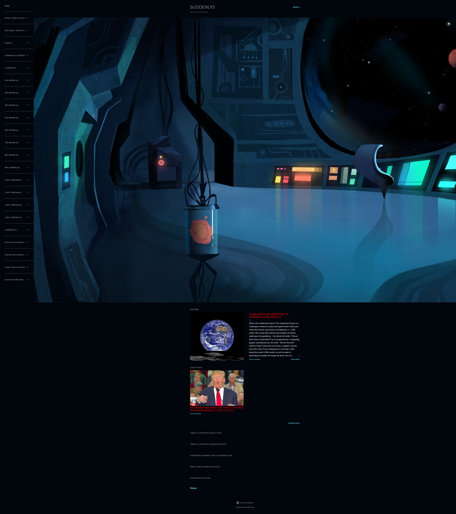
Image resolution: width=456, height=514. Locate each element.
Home (193, 488)
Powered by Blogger (247, 503)
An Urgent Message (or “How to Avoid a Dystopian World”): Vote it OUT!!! (216, 409)
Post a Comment (254, 359)
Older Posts (294, 423)
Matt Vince (250, 507)
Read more (295, 359)
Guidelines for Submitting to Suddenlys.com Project (269, 315)
